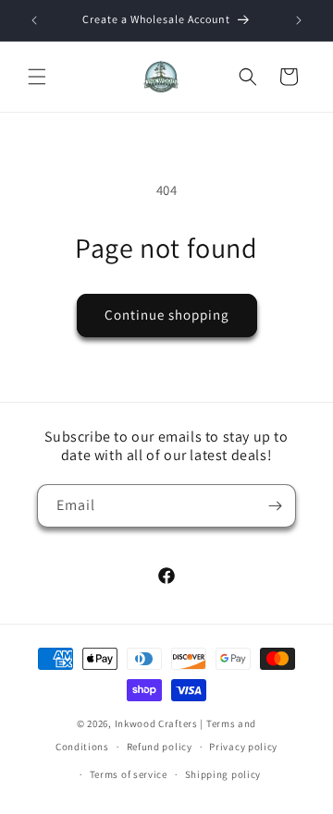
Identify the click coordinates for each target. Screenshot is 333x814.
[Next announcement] (298, 20)
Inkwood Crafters (156, 723)
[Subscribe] (274, 506)
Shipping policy (223, 774)
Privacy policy (243, 746)
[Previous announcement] (34, 20)
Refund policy (159, 746)
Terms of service (128, 774)
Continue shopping (167, 314)
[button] (37, 76)
